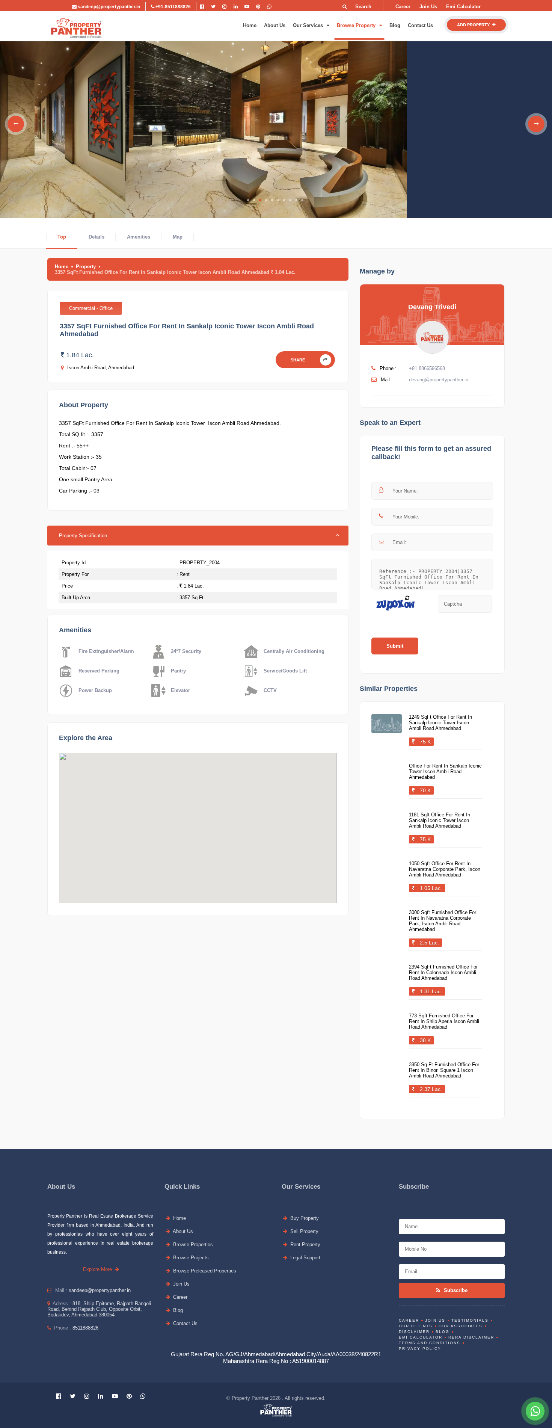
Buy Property (304, 1218)
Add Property (474, 25)
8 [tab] (290, 200)
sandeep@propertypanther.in (108, 6)
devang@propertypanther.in (438, 379)
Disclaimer (414, 1332)
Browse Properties (192, 1244)
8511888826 (85, 1328)
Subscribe (455, 1290)
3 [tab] (260, 200)
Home (249, 25)
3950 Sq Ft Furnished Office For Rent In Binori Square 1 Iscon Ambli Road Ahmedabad (444, 1070)
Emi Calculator (463, 6)
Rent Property (304, 1244)
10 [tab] (302, 200)
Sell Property (303, 1231)
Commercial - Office (91, 308)
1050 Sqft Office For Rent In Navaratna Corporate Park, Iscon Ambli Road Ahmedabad (444, 869)
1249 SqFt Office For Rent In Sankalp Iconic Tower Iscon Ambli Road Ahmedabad (440, 722)
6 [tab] (278, 200)
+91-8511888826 (172, 6)
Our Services (308, 25)
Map (177, 237)
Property (86, 266)
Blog (394, 25)
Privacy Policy (420, 1348)
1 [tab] (248, 200)
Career (402, 6)
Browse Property (357, 25)
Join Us (428, 6)
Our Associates (461, 1326)
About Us (274, 25)
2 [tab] (254, 200)
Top (61, 237)
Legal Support (304, 1257)
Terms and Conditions (429, 1343)
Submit (394, 646)
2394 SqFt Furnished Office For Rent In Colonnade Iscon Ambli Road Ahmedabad (443, 972)
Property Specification (83, 535)
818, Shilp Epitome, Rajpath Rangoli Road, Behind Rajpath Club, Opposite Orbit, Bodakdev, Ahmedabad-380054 (99, 1309)
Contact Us (420, 25)
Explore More (99, 1269)
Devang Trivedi (432, 307)
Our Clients (416, 1326)
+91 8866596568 (427, 368)
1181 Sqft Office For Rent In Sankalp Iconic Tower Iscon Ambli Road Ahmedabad (439, 820)
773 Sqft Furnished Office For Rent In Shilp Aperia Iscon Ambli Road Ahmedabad (444, 1021)
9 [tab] (296, 200)
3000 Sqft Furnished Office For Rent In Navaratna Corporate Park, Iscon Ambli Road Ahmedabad (442, 921)
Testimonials (470, 1320)
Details (96, 237)
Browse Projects (190, 1257)
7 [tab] (284, 200)
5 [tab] (272, 200)
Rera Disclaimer (471, 1337)
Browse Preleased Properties (204, 1271)
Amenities (138, 237)
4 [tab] (266, 200)
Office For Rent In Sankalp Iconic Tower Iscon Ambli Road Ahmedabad (445, 771)
